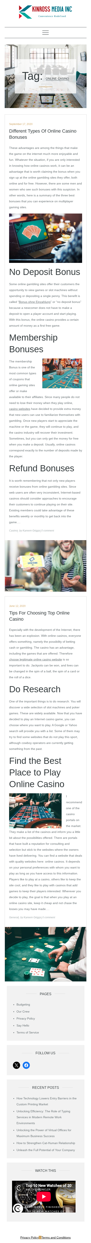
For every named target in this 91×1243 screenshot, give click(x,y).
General (13, 917)
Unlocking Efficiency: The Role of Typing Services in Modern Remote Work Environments (43, 1117)
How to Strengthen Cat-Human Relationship (46, 1143)
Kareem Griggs (31, 530)
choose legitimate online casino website (35, 659)
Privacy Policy (26, 1018)
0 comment (47, 530)
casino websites (19, 409)
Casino (13, 530)
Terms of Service (28, 1032)
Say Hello (23, 1025)
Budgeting (23, 1004)
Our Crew (23, 1011)
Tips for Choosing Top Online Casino (39, 616)
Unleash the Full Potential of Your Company (46, 1150)
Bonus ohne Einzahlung (35, 302)
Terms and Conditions (56, 1237)
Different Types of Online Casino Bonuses (42, 134)
